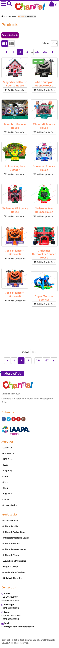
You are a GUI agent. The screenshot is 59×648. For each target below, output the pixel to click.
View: (46, 43)
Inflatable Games (11, 544)
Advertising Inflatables (14, 561)
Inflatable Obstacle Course (16, 538)
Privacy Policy (10, 505)
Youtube (18, 419)
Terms (6, 499)
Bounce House (10, 520)
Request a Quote (10, 35)
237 (45, 51)
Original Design (10, 567)
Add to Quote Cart (16, 90)
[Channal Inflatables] (29, 6)
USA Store (8, 459)
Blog (5, 488)
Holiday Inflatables (12, 578)
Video (6, 476)
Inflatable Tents (11, 555)
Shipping (7, 471)
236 (37, 51)
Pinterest (13, 419)
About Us (7, 448)
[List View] (11, 43)
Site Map (7, 494)
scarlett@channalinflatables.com (18, 627)
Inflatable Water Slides (14, 532)
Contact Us (8, 453)
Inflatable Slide (10, 526)
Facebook (4, 419)
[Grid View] (4, 43)
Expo (5, 482)
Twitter (9, 419)
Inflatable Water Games (14, 549)
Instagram (23, 419)
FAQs (5, 465)
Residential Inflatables (14, 572)
